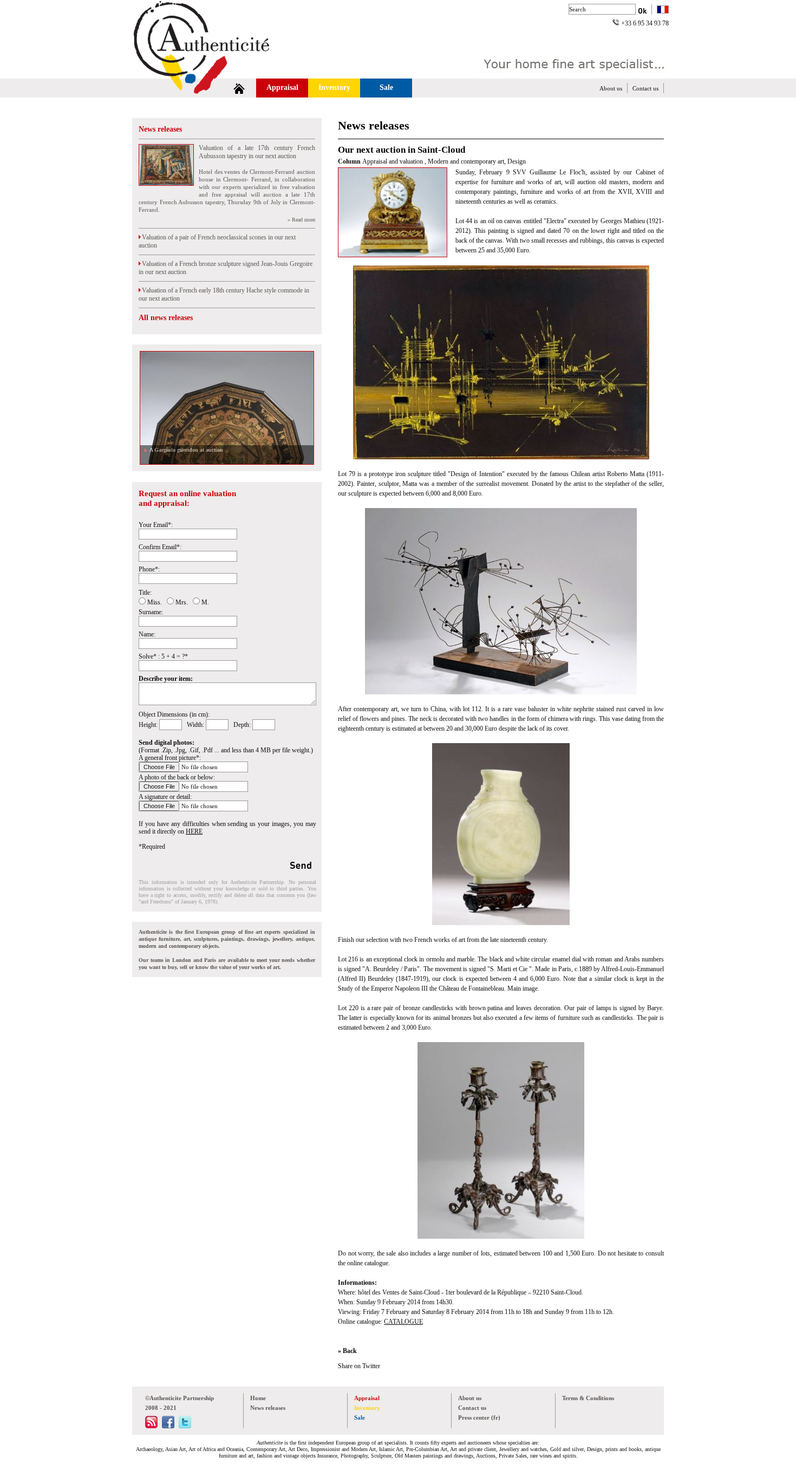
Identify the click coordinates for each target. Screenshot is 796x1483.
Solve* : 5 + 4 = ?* (163, 656)
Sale (386, 87)
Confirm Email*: (160, 547)
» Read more (301, 220)
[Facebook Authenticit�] (168, 1426)
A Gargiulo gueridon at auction (184, 450)
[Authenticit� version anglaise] (663, 10)
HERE (194, 831)
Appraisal (282, 87)
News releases (160, 129)
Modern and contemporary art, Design (477, 161)
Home (258, 1398)
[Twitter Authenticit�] (185, 1426)
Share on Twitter (359, 1366)
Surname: (151, 612)
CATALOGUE (403, 1321)
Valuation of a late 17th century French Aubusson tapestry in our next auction (257, 152)
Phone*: (149, 569)
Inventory (334, 87)
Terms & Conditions (588, 1398)
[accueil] (239, 88)
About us (610, 88)
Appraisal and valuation (393, 161)
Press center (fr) (479, 1417)
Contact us (645, 88)
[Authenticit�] (214, 72)
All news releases (166, 318)
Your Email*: (156, 525)
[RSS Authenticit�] (151, 1426)
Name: (147, 634)
